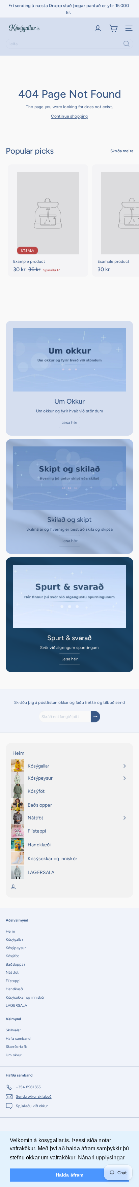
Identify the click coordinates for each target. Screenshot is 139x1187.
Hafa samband (18, 1038)
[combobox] (69, 44)
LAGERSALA (16, 1005)
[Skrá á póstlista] (95, 716)
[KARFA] (113, 28)
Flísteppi (13, 981)
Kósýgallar (14, 939)
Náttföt (12, 972)
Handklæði (15, 989)
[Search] (126, 44)
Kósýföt (12, 956)
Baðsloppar (15, 964)
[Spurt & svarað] (69, 596)
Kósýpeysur (16, 948)
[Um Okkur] (69, 360)
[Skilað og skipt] (69, 478)
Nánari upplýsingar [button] (101, 1157)
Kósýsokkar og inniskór (25, 997)
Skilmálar (13, 1030)
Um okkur (14, 1055)
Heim (10, 931)
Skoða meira (121, 151)
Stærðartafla (17, 1046)
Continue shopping (69, 116)
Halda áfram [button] (70, 1175)
